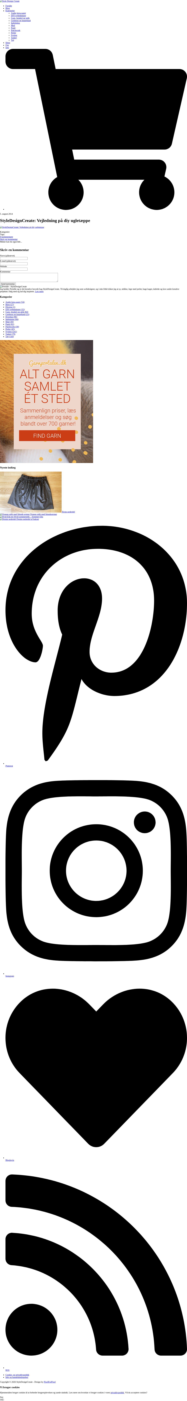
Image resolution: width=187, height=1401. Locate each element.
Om (7, 45)
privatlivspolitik (117, 1392)
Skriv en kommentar (9, 239)
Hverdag (11, 317)
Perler (13, 33)
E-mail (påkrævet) (8, 261)
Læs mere (39, 291)
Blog (7, 8)
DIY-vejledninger (18, 15)
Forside (8, 6)
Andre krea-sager (18, 13)
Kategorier (10, 11)
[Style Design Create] (9, 1)
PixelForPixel (50, 1382)
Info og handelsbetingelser (16, 1377)
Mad (13, 25)
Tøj (12, 40)
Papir (13, 28)
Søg (7, 47)
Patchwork (15, 30)
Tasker (14, 38)
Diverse (10, 307)
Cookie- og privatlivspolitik (17, 1375)
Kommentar (5, 272)
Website (3, 266)
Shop (7, 43)
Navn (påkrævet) (7, 256)
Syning (14, 35)
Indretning (15, 23)
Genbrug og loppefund (21, 20)
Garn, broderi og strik (20, 18)
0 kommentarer (6, 237)
